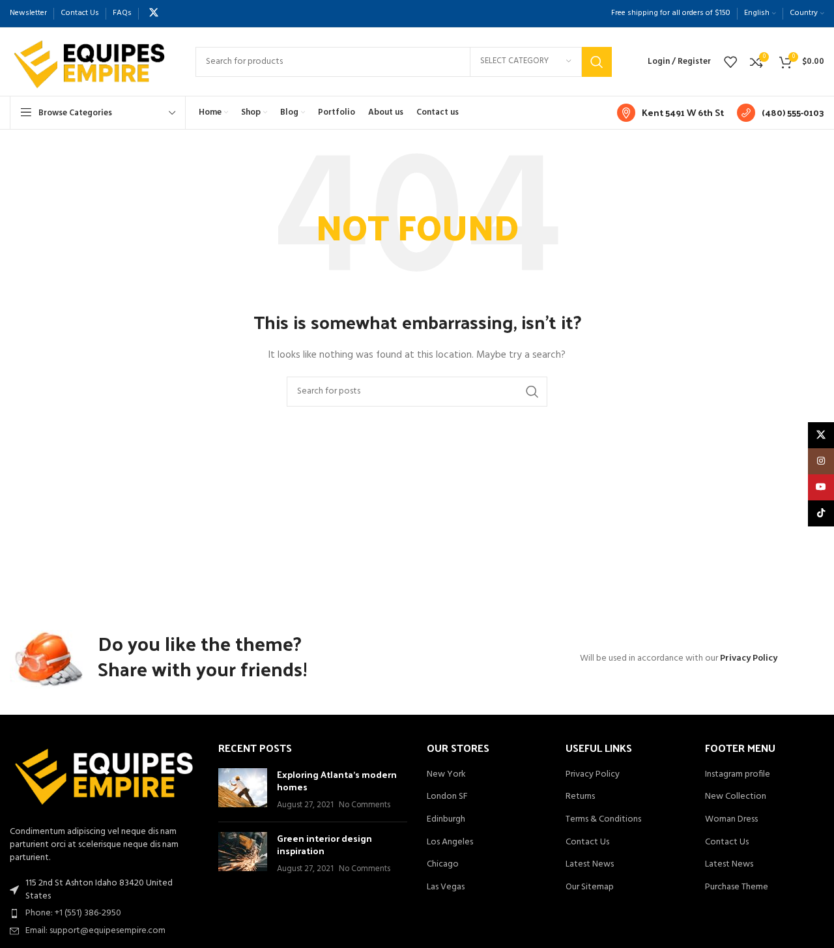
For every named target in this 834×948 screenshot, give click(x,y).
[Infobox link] (670, 113)
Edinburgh (446, 819)
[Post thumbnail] (242, 790)
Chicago (443, 864)
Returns (580, 796)
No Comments (364, 805)
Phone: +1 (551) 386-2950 (73, 913)
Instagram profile (737, 774)
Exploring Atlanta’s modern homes (337, 781)
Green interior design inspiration (324, 844)
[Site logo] (89, 61)
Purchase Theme (736, 887)
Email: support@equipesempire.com (95, 930)
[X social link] (153, 13)
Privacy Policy (748, 658)
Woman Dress (731, 819)
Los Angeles (450, 842)
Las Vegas (446, 887)
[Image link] (104, 776)
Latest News (590, 864)
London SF (447, 796)
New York (446, 774)
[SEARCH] (597, 62)
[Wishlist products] (730, 62)
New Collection (735, 796)
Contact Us (587, 842)
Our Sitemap (590, 887)
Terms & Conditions (603, 819)
